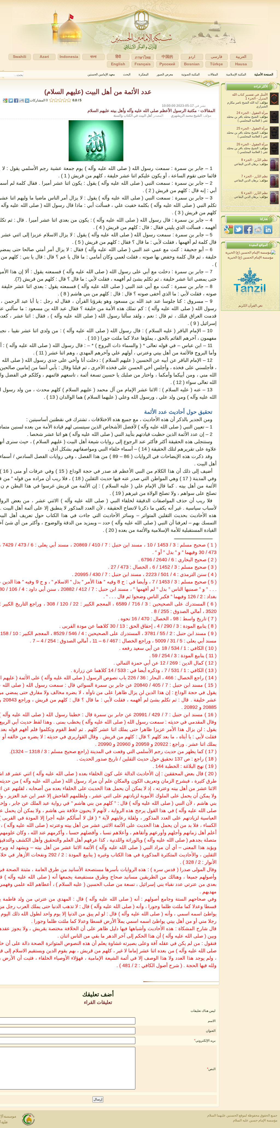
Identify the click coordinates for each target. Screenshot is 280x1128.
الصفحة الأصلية (263, 74)
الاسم (211, 1021)
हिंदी (118, 56)
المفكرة (143, 74)
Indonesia (69, 56)
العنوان (210, 1031)
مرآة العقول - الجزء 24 (252, 113)
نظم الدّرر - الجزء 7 (254, 176)
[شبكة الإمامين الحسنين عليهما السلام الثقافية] (140, 35)
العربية (241, 56)
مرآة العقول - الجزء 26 (252, 144)
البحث (126, 74)
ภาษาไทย (143, 57)
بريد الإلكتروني (205, 1040)
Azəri (44, 56)
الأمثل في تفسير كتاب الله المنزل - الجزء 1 (250, 96)
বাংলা (93, 56)
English (118, 64)
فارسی (216, 56)
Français (143, 64)
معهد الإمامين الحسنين (101, 74)
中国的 (167, 56)
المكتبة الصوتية (190, 74)
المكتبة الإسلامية (236, 74)
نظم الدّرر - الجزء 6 (254, 193)
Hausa (241, 64)
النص (211, 1069)
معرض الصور (165, 74)
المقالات (213, 74)
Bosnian (192, 64)
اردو (192, 56)
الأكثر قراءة (261, 86)
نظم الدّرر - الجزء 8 (254, 160)
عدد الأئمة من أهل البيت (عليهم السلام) (97, 91)
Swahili (19, 56)
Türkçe (216, 64)
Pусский (167, 64)
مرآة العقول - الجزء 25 (252, 128)
